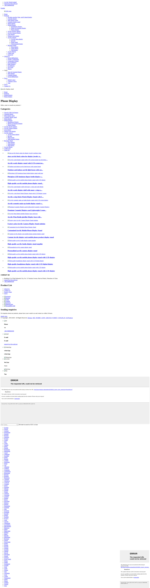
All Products (69, 318)
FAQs (5, 84)
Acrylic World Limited (10, 2)
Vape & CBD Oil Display (11, 112)
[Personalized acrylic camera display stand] (20, 247)
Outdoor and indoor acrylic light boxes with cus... (25, 170)
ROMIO (38, 318)
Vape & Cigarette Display (15, 72)
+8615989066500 (9, 5)
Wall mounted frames (17, 44)
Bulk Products (11, 64)
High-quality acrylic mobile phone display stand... (25, 183)
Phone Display (15, 30)
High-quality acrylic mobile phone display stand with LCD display (31, 257)
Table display (14, 48)
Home (6, 14)
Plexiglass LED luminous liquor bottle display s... (25, 177)
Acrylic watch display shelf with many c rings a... (25, 190)
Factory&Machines (13, 58)
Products (6, 15)
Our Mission (11, 65)
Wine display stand (13, 20)
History (10, 69)
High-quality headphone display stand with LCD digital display (30, 264)
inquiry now (4, 316)
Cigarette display (12, 19)
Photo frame (14, 42)
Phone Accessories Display (18, 28)
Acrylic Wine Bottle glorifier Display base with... (25, 217)
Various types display (13, 36)
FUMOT (54, 318)
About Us (7, 56)
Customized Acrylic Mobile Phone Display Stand (25, 230)
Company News (12, 81)
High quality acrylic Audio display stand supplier (25, 244)
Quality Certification (13, 59)
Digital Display (12, 25)
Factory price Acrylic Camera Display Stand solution (26, 224)
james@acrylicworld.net (10, 3)
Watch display (11, 23)
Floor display (14, 47)
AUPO (43, 318)
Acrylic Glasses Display (14, 33)
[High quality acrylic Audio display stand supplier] (22, 240)
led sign (13, 40)
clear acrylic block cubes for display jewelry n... (24, 156)
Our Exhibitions (12, 62)
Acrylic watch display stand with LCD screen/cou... (26, 163)
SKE (34, 318)
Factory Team (8, 292)
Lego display (11, 34)
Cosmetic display (12, 75)
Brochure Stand (12, 45)
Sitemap (30, 318)
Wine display (11, 73)
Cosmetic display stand (14, 22)
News (5, 78)
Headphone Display (16, 26)
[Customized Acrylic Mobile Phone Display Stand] (22, 227)
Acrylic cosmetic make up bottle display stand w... (25, 203)
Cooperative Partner (13, 61)
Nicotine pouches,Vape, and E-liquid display (20, 17)
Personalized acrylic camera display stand (22, 251)
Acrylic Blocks (12, 51)
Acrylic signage (12, 37)
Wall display (14, 50)
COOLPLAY (61, 318)
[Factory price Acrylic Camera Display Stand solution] (23, 220)
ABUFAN (49, 318)
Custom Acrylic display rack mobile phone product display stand (31, 237)
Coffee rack (11, 53)
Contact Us (7, 86)
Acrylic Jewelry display (14, 31)
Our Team (10, 67)
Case (9, 83)
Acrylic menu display (17, 39)
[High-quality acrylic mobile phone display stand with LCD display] (26, 254)
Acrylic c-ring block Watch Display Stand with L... (26, 197)
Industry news (11, 80)
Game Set (10, 55)
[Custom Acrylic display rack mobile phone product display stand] (26, 234)
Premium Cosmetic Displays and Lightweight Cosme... (27, 210)
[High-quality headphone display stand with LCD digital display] (26, 261)
